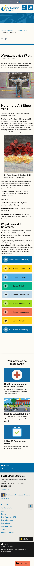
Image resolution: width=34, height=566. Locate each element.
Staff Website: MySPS (8, 517)
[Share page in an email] (2, 39)
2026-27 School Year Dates (15, 442)
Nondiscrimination (7, 508)
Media (3, 529)
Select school (6, 2)
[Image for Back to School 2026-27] (17, 405)
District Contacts (6, 526)
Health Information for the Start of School (15, 385)
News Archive (22, 30)
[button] (12, 2)
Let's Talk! (24, 563)
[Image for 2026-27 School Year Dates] (17, 432)
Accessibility (5, 505)
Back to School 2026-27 (17, 414)
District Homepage (7, 520)
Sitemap (3, 514)
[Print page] (6, 39)
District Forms (5, 523)
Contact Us (5, 489)
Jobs (2, 511)
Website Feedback (7, 532)
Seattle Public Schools (8, 30)
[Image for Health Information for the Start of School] (17, 375)
